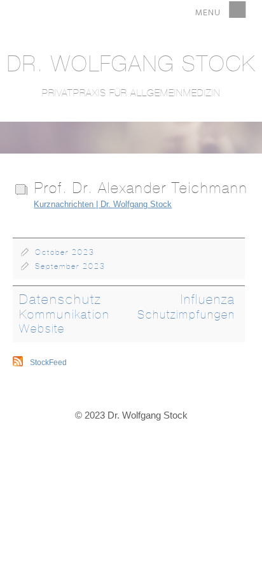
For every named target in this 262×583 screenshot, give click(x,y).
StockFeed (48, 362)
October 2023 (65, 252)
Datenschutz (60, 299)
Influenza (208, 299)
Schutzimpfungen (186, 314)
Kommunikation (64, 314)
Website (42, 328)
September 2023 (70, 266)
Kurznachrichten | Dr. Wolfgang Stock (103, 204)
